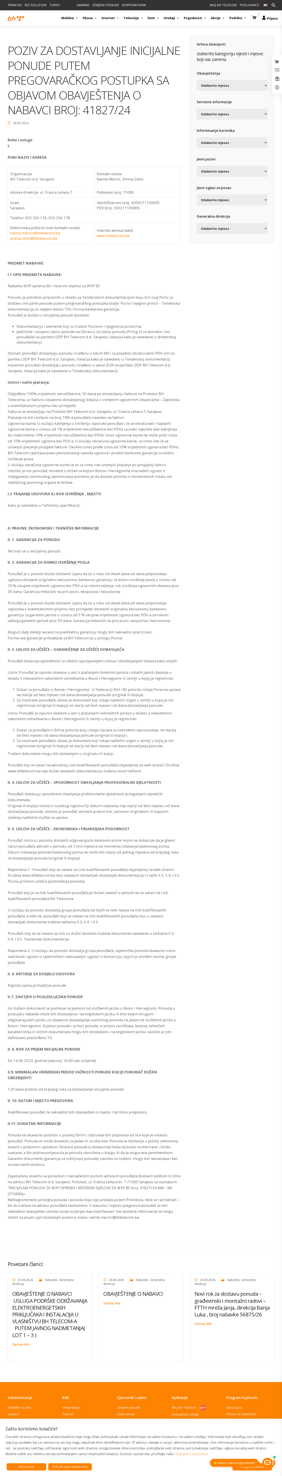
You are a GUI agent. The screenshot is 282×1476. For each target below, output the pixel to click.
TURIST (55, 5)
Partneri (68, 1414)
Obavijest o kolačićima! (191, 1454)
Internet (108, 18)
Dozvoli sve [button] (26, 1467)
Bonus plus (234, 1407)
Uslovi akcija (126, 1414)
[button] (255, 15)
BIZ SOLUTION (35, 5)
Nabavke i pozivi (19, 1407)
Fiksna (88, 18)
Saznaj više (20, 1344)
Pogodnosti (193, 18)
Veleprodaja (70, 1407)
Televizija (131, 18)
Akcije (216, 18)
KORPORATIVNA (134, 5)
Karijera (13, 1414)
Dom (151, 18)
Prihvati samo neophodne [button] (70, 1467)
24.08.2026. (117, 1280)
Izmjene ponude (128, 1407)
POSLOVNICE (249, 5)
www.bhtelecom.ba (113, 235)
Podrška (235, 18)
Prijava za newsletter (241, 1414)
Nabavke (51, 1280)
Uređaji (169, 18)
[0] (255, 15)
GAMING (83, 5)
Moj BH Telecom (184, 1407)
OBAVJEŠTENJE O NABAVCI (133, 1293)
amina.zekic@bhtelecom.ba (33, 238)
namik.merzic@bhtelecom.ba (35, 233)
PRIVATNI (15, 5)
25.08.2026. (26, 1280)
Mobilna (67, 18)
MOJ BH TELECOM (223, 5)
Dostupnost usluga (185, 1414)
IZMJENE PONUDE (105, 5)
